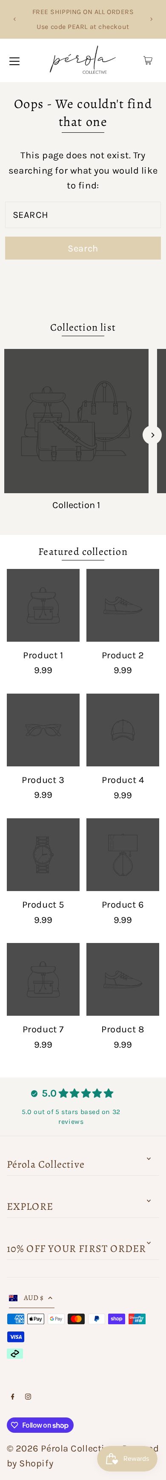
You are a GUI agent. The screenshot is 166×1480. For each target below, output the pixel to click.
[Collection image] (76, 421)
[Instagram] (28, 1396)
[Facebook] (12, 1396)
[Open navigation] (14, 60)
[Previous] (15, 19)
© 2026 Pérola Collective (60, 1448)
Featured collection (83, 551)
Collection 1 (76, 505)
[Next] (151, 19)
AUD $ (34, 1298)
